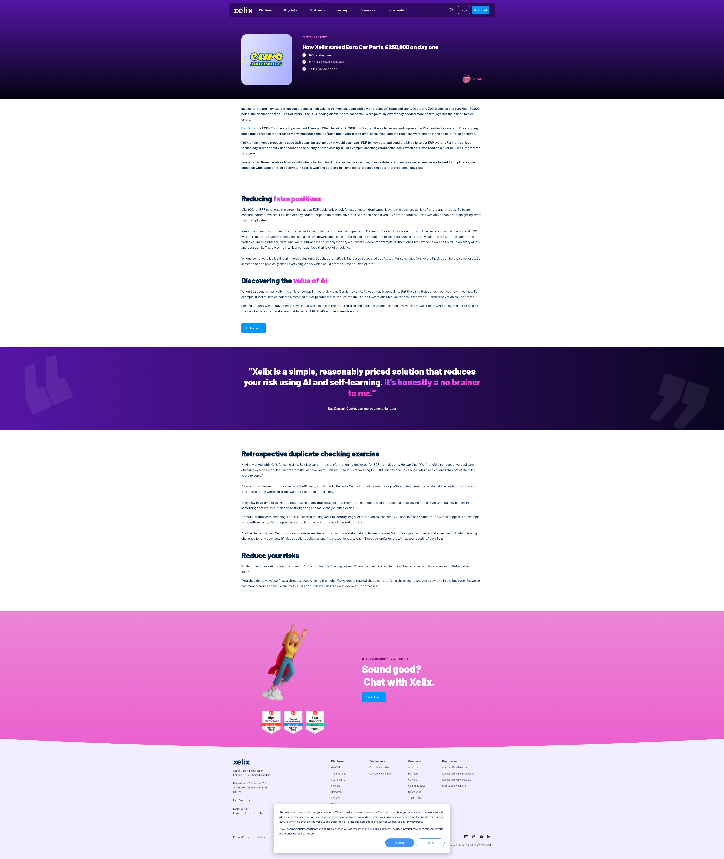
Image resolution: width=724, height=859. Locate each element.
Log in (464, 10)
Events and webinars (454, 785)
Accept (399, 842)
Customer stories (379, 767)
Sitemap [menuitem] (261, 837)
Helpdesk (336, 791)
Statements (338, 779)
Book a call (480, 10)
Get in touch (374, 697)
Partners (413, 773)
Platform (337, 761)
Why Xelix (336, 767)
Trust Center (415, 797)
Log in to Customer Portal (248, 812)
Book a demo (253, 328)
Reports (335, 797)
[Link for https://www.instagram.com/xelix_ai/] (474, 837)
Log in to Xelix (241, 808)
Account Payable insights (456, 779)
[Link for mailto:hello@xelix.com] (466, 837)
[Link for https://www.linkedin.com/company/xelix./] (489, 837)
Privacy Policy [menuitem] (241, 837)
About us (413, 767)
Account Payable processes (458, 773)
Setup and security (342, 804)
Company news (416, 785)
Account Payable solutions (457, 767)
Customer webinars (380, 773)
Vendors (335, 785)
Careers (412, 779)
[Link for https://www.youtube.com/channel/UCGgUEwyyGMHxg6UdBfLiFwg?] (481, 837)
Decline (430, 842)
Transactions (338, 773)
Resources (450, 761)
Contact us (414, 791)
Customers (377, 761)
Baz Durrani (250, 128)
